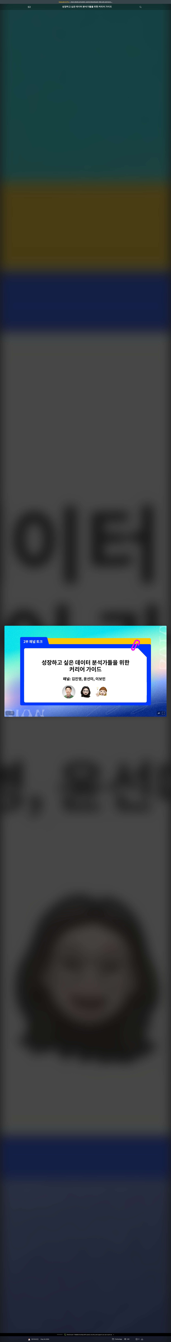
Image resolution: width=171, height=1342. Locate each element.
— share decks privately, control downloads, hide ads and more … (85, 2)
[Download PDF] (142, 1339)
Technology (118, 1339)
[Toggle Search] (140, 6)
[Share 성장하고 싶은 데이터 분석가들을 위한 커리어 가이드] (132, 1339)
